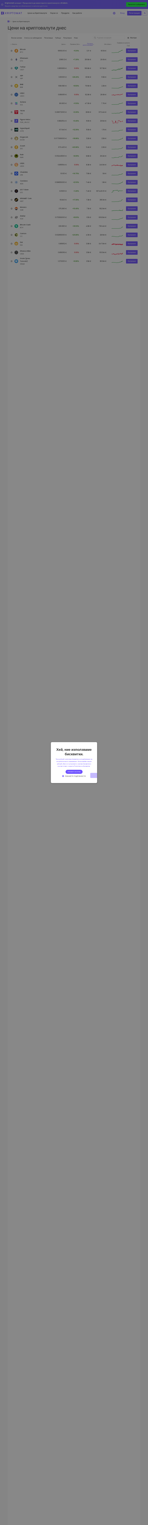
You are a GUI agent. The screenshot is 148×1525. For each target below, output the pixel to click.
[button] (74, 776)
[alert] (74, 762)
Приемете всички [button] (74, 772)
